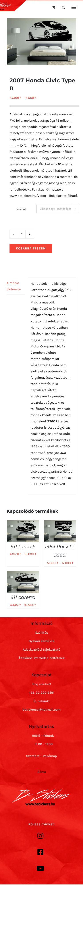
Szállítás (41, 633)
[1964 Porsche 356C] (60, 523)
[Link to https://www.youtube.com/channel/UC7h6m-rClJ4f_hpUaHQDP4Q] (40, 869)
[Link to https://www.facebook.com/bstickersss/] (40, 852)
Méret (21, 209)
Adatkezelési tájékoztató (41, 650)
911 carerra (23, 597)
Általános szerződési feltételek (41, 658)
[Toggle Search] (63, 7)
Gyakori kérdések (41, 641)
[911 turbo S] (23, 523)
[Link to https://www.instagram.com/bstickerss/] (40, 836)
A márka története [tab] (14, 286)
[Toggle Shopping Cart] (53, 7)
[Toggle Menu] (74, 7)
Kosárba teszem (31, 248)
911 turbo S (23, 546)
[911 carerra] (23, 574)
